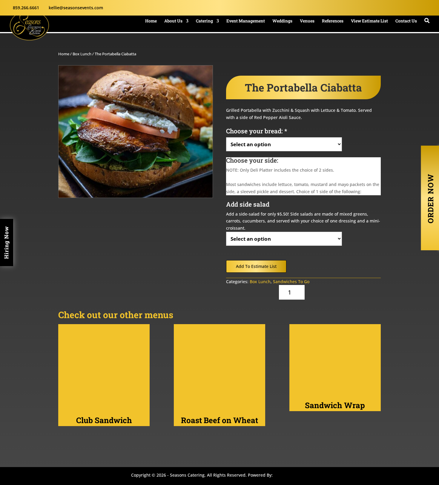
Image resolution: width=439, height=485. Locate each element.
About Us (173, 21)
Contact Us (406, 21)
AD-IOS (291, 476)
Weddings (282, 21)
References (332, 21)
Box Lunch (82, 54)
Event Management (245, 21)
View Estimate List (369, 21)
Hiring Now (6, 242)
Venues (307, 21)
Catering (204, 21)
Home (151, 21)
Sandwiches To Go (291, 281)
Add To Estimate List (256, 266)
